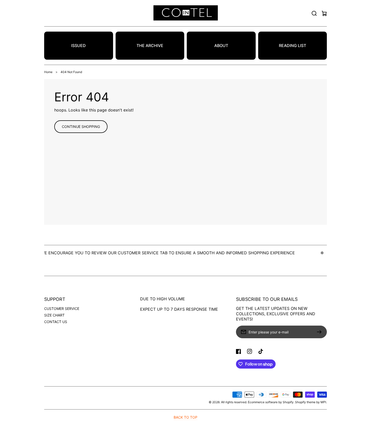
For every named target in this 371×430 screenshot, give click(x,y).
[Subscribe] (320, 332)
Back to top (185, 417)
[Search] (314, 13)
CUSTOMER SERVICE (61, 308)
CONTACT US (55, 322)
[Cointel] (185, 13)
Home (48, 72)
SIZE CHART (54, 315)
